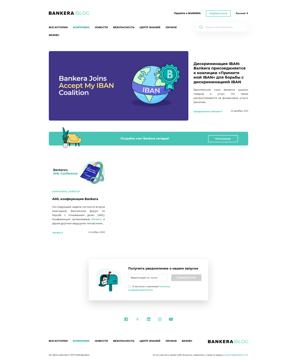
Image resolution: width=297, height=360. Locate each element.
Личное (171, 27)
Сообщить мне (186, 277)
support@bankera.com (236, 355)
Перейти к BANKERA (187, 13)
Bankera (96, 219)
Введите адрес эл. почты (144, 277)
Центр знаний (150, 27)
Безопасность (123, 27)
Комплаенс (81, 27)
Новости (101, 27)
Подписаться (218, 13)
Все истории (58, 27)
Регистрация (223, 138)
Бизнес (54, 35)
